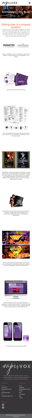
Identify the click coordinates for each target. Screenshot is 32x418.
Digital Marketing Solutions (24, 389)
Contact (21, 397)
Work (20, 392)
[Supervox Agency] (9, 4)
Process (21, 390)
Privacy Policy (16, 416)
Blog (20, 396)
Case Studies (22, 394)
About (20, 385)
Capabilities (21, 387)
